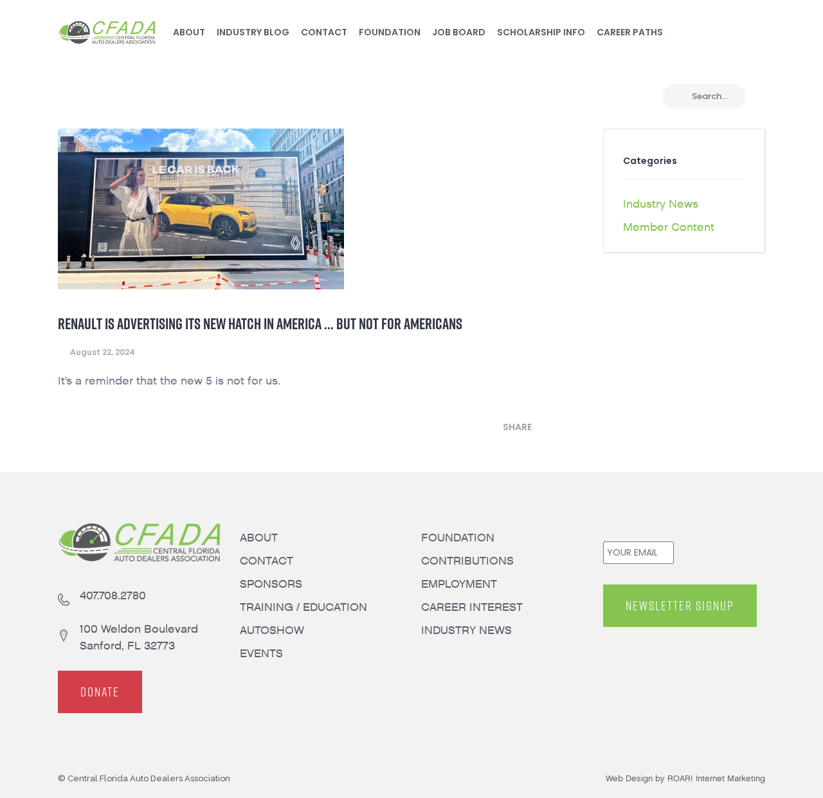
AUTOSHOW (272, 630)
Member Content (668, 227)
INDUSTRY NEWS (466, 630)
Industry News (660, 204)
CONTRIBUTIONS (467, 561)
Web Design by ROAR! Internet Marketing (685, 778)
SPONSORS (271, 584)
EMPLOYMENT (459, 584)
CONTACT (266, 561)
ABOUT (259, 537)
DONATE (100, 692)
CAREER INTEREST (472, 607)
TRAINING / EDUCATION (303, 607)
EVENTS (261, 653)
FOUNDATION (457, 537)
